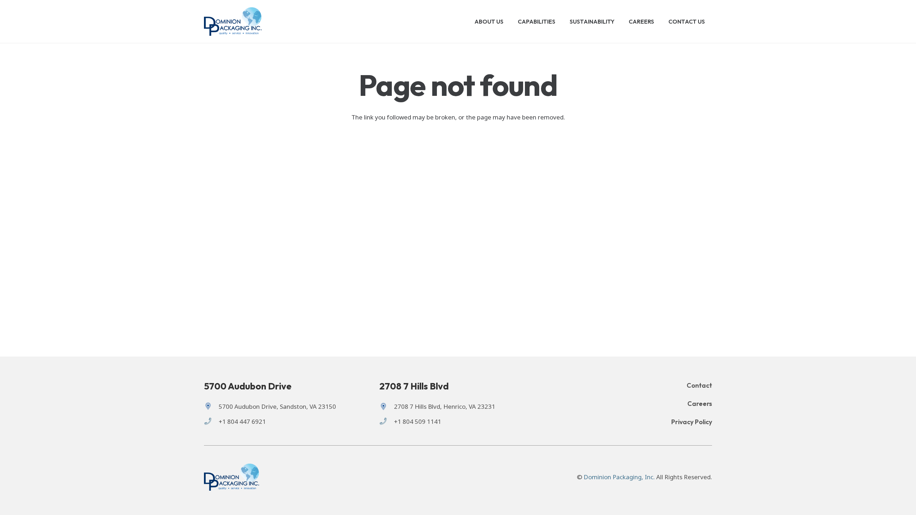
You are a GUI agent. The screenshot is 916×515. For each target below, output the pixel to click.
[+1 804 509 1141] (386, 421)
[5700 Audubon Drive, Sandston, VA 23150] (211, 406)
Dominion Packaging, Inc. (619, 477)
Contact (699, 385)
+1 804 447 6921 (242, 421)
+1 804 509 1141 (417, 421)
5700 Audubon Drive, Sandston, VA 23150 (277, 406)
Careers (699, 403)
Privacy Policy (691, 422)
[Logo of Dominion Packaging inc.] (233, 21)
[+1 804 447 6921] (211, 421)
